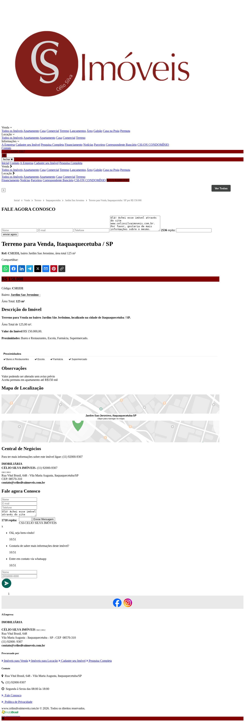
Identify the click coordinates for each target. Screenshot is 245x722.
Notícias (88, 144)
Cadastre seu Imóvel (28, 144)
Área (90, 131)
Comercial (53, 131)
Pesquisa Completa (52, 144)
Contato (6, 148)
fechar (7, 159)
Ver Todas (221, 188)
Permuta (125, 131)
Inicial (5, 163)
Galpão (97, 131)
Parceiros (99, 144)
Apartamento (31, 131)
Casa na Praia (111, 131)
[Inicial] (103, 124)
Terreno (64, 131)
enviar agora (10, 234)
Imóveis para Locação (44, 660)
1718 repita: (9, 520)
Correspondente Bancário (121, 144)
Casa (43, 131)
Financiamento (73, 144)
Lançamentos (78, 131)
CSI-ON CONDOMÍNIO (153, 144)
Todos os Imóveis (12, 131)
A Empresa (8, 144)
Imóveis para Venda (15, 660)
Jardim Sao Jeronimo (25, 294)
